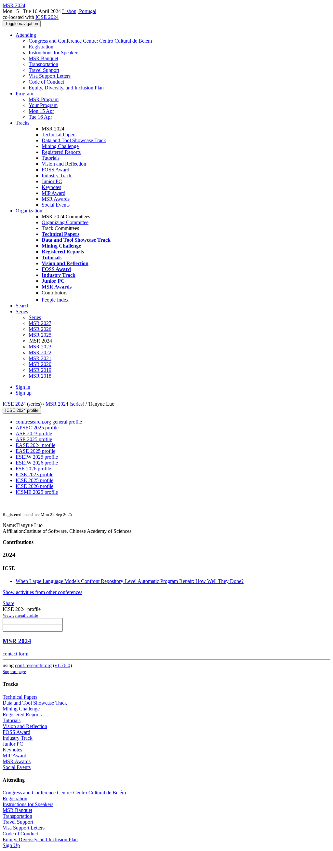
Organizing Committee (65, 222)
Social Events (56, 205)
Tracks (22, 123)
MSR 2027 (40, 323)
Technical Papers (59, 134)
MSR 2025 (40, 335)
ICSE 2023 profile (34, 474)
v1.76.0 (62, 665)
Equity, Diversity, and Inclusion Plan (66, 87)
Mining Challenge (60, 146)
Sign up (24, 393)
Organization (29, 210)
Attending (26, 35)
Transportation (43, 64)
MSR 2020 (40, 364)
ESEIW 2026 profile (37, 463)
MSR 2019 (40, 370)
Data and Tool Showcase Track (74, 140)
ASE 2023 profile (34, 433)
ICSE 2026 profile (34, 486)
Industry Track (57, 175)
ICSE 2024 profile (21, 410)
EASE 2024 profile (35, 445)
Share (8, 603)
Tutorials (51, 158)
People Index (55, 300)
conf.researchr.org (33, 665)
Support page (14, 671)
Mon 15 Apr (41, 111)
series (34, 404)
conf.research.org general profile (49, 422)
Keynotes (51, 187)
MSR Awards (56, 199)
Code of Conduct (46, 82)
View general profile (20, 615)
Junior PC (52, 181)
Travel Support (44, 70)
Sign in (23, 387)
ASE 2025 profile (34, 439)
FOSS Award (55, 169)
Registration (41, 46)
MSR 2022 (40, 352)
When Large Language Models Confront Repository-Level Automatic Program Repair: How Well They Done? (130, 581)
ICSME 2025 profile (37, 492)
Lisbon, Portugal (79, 11)
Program (24, 93)
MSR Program (44, 99)
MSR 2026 (40, 329)
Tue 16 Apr (40, 117)
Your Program (43, 105)
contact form (15, 653)
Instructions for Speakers (54, 52)
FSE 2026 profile (33, 468)
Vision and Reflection (64, 164)
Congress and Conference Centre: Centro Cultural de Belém (90, 41)
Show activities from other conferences (42, 592)
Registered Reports (61, 152)
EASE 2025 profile (35, 451)
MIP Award (53, 193)
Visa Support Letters (50, 76)
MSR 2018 (40, 376)
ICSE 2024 (47, 17)
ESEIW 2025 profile (37, 457)
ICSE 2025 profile (34, 480)
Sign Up (11, 845)
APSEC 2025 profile (37, 427)
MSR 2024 (57, 404)
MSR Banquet (43, 58)
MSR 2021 (40, 358)
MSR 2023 (40, 346)
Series (35, 317)
